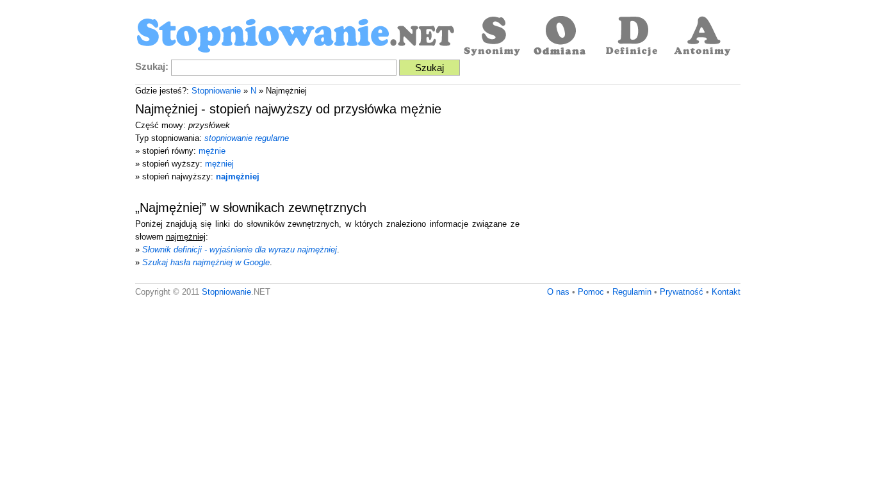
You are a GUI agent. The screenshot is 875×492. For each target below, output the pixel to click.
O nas (558, 292)
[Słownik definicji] (631, 37)
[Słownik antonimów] (702, 37)
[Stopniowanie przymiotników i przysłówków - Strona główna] (295, 37)
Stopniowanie (216, 90)
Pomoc (591, 292)
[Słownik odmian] (561, 37)
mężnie (212, 151)
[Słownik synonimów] (490, 37)
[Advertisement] (632, 187)
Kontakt (726, 292)
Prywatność (681, 292)
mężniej (219, 163)
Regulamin (631, 292)
